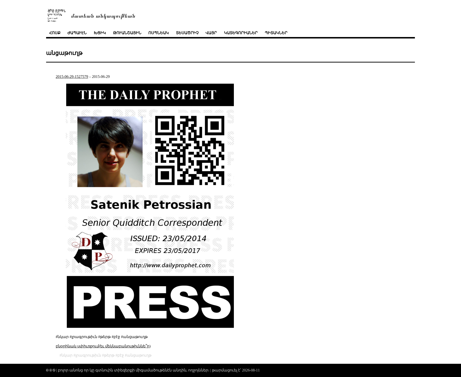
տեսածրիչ (187, 33)
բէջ (120, 355)
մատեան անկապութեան (103, 15)
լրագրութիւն (88, 355)
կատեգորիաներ (241, 33)
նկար (67, 355)
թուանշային (127, 33)
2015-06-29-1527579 (72, 77)
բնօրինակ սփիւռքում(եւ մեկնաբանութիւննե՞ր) (103, 346)
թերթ (109, 355)
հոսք (55, 33)
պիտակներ (276, 33)
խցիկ (100, 33)
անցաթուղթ (139, 355)
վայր (211, 33)
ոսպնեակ (158, 33)
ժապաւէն (77, 33)
